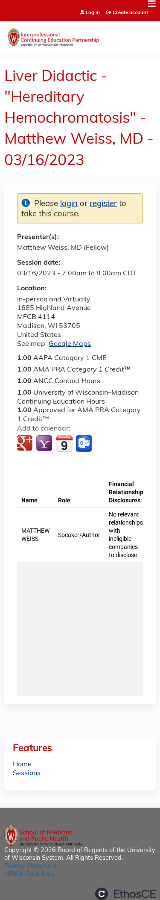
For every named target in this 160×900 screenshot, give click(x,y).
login (69, 204)
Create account (130, 12)
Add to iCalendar (64, 443)
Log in (93, 13)
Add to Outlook (84, 443)
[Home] (80, 35)
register (103, 204)
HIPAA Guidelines (29, 874)
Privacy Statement (30, 866)
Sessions (27, 773)
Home (22, 764)
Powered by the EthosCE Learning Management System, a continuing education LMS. (125, 894)
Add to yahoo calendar (45, 443)
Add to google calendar (26, 443)
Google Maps (70, 344)
